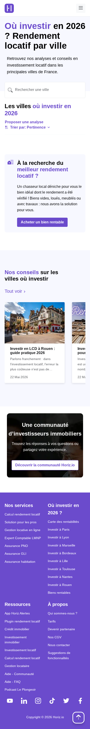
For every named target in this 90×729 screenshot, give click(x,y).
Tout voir (14, 291)
